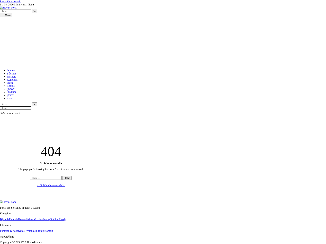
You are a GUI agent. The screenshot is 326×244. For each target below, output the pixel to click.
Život (10, 98)
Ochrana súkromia (34, 230)
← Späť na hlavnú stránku (51, 185)
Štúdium (11, 91)
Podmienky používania (12, 230)
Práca (10, 82)
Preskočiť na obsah (10, 1)
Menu (7, 15)
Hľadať (67, 178)
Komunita (12, 79)
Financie (11, 76)
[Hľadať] (34, 11)
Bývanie (11, 73)
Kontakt (48, 230)
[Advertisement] (163, 42)
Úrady (10, 95)
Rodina (11, 85)
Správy (10, 88)
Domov (11, 70)
